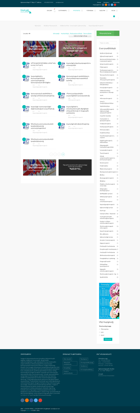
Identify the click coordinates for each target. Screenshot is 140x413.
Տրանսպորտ (104, 163)
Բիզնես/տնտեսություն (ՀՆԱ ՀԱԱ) (107, 185)
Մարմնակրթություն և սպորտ (107, 136)
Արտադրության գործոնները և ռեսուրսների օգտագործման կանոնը (77, 78)
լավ (102, 332)
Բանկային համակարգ (107, 246)
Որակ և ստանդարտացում (106, 200)
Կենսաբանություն (74, 100)
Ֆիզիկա (102, 181)
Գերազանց (104, 329)
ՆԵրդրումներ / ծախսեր (107, 213)
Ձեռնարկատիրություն (107, 255)
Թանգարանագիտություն (108, 172)
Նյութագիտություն (106, 150)
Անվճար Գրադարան (50, 25)
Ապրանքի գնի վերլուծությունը (77, 124)
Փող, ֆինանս (104, 234)
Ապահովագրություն (106, 231)
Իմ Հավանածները (87, 369)
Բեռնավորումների (76, 33)
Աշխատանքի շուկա (106, 207)
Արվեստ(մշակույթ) (106, 53)
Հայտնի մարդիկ (105, 116)
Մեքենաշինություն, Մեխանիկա (106, 141)
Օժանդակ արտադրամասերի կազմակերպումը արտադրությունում (42, 126)
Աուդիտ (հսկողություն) (107, 240)
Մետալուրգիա (104, 129)
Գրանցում (106, 2)
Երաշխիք (67, 368)
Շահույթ (102, 210)
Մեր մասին (67, 359)
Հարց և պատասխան (68, 372)
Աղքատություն (105, 243)
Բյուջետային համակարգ (108, 249)
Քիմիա (102, 175)
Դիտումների (87, 33)
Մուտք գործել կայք (87, 362)
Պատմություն (104, 153)
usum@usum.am (60, 2)
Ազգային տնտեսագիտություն (107, 270)
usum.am (28, 410)
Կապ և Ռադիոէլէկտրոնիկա (106, 102)
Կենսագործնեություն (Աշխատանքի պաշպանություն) (107, 111)
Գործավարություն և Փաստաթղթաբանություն (108, 71)
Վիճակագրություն (106, 196)
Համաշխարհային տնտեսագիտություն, (107, 217)
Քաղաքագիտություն (107, 178)
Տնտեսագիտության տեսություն (106, 227)
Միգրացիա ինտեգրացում (104, 189)
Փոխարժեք (116, 2)
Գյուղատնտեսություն (107, 75)
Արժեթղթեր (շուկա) (106, 193)
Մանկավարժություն (106, 126)
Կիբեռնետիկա (105, 106)
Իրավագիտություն (106, 87)
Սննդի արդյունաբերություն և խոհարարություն (107, 158)
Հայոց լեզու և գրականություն (105, 119)
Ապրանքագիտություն (39, 69)
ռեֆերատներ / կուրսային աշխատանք (73, 25)
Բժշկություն (104, 67)
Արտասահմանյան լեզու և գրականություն (108, 60)
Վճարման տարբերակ (67, 363)
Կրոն (101, 95)
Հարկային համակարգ (107, 252)
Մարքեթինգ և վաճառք (107, 258)
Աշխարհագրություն (106, 56)
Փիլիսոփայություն (106, 169)
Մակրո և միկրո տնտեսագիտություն (107, 222)
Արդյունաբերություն (106, 64)
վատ (102, 335)
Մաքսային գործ (105, 261)
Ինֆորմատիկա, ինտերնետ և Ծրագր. (107, 91)
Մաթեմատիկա (105, 132)
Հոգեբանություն (105, 123)
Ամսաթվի (56, 33)
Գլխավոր (38, 25)
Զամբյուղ (84, 366)
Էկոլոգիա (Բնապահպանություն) (107, 78)
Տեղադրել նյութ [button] (105, 33)
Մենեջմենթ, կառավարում (104, 265)
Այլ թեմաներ (104, 277)
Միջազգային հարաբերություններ (107, 146)
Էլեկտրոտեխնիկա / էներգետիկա (106, 83)
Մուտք (99, 2)
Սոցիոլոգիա (104, 166)
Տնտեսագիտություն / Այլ (108, 274)
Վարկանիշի (65, 33)
